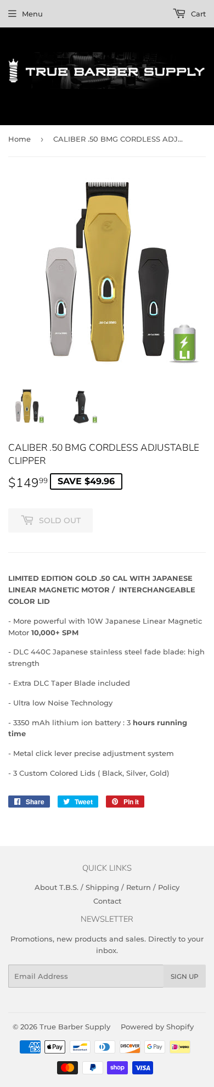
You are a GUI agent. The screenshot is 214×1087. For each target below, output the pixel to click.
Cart (197, 13)
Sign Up (185, 976)
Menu (32, 13)
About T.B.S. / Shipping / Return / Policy (107, 887)
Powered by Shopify (157, 1026)
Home (19, 139)
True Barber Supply (75, 1026)
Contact (107, 901)
